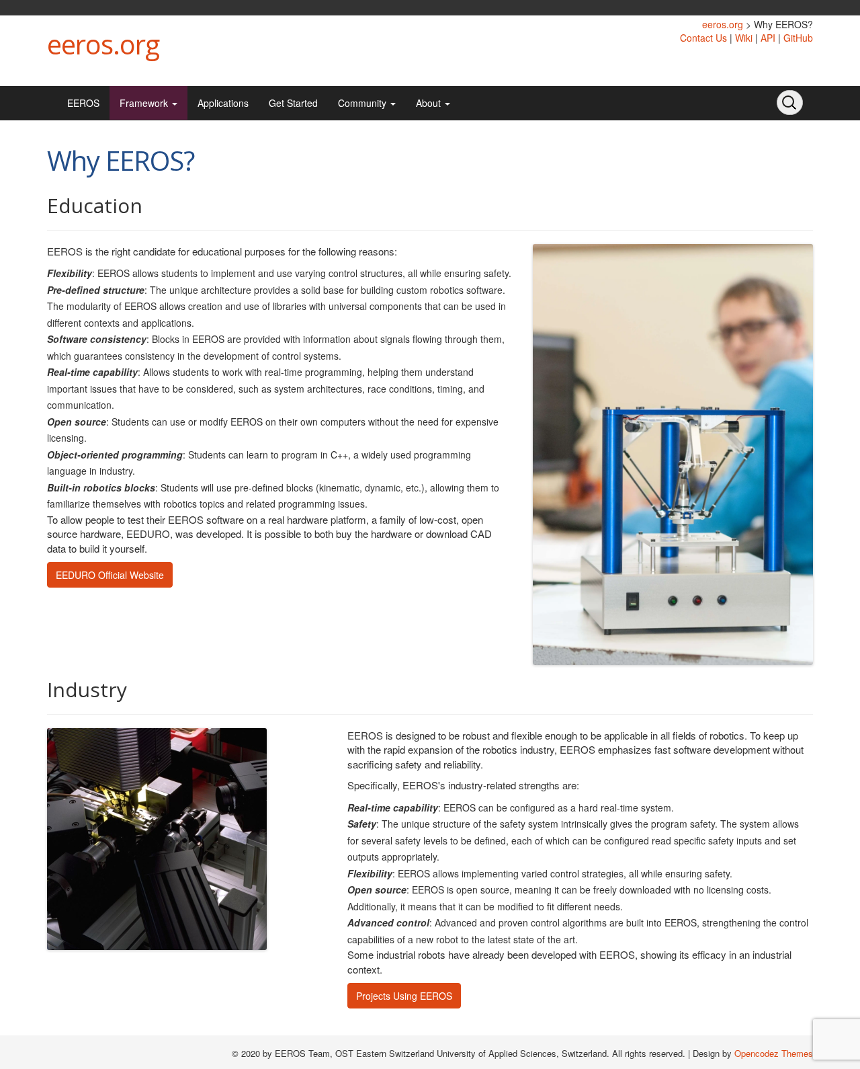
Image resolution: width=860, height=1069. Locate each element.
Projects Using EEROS (404, 995)
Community (363, 103)
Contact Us (703, 37)
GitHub (798, 37)
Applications (223, 103)
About (429, 103)
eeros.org (103, 44)
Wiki (743, 37)
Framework (145, 103)
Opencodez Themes (773, 1053)
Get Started (293, 103)
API (768, 37)
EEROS (83, 103)
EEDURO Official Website (110, 575)
